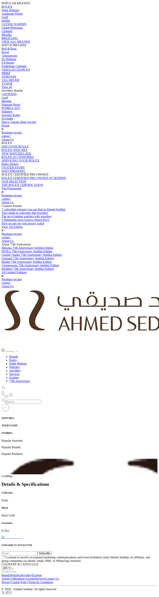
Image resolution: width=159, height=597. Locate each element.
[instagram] (10, 593)
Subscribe (44, 553)
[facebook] (7, 593)
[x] (3, 593)
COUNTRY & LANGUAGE (20, 564)
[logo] (13, 537)
